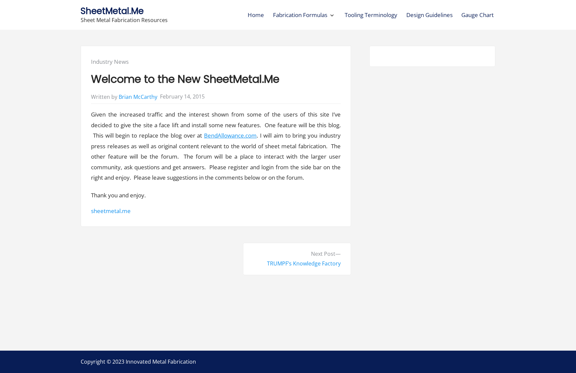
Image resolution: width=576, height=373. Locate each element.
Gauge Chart (477, 15)
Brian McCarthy (138, 97)
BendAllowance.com (230, 135)
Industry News (110, 61)
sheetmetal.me (111, 211)
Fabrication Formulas (300, 15)
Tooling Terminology (371, 15)
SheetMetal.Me (112, 11)
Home (256, 15)
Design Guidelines (429, 15)
